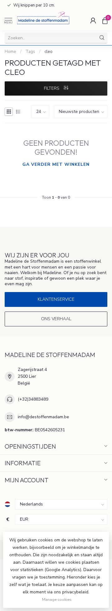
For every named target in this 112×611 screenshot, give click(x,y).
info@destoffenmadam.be (43, 417)
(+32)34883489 (33, 399)
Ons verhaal (56, 319)
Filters (52, 88)
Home (10, 51)
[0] (104, 20)
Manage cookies (57, 599)
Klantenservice (56, 299)
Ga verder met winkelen (56, 164)
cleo (48, 51)
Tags (30, 51)
